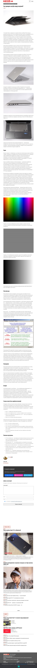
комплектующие (9, 3)
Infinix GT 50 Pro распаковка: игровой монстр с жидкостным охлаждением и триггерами (15, 600)
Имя (4, 496)
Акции (17, 662)
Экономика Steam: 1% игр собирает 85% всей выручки (11, 635)
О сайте (4, 661)
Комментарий (5, 485)
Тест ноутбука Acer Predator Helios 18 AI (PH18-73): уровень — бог (12, 605)
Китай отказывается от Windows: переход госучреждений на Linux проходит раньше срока (16, 638)
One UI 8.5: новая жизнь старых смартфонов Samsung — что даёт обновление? (14, 595)
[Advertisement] (11, 518)
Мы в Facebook (9, 475)
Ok (18, 666)
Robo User (5, 461)
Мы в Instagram (19, 475)
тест (16, 3)
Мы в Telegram (28, 475)
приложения (13, 3)
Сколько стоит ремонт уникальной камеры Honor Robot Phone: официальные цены (14, 645)
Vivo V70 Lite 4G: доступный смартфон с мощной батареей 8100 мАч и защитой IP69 (15, 643)
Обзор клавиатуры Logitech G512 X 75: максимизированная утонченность (13, 598)
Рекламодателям (5, 662)
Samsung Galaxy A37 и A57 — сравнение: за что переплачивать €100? (13, 602)
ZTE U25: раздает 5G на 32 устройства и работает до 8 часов (11, 640)
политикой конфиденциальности (16, 501)
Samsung (5, 3)
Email (4, 499)
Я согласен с (14, 501)
